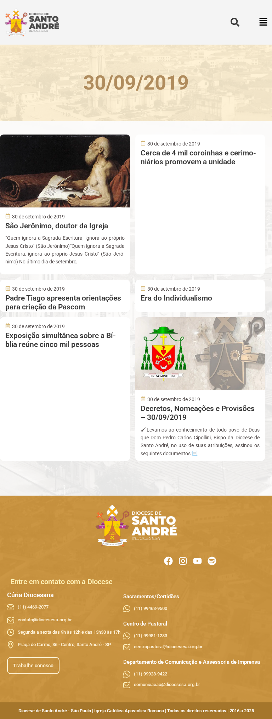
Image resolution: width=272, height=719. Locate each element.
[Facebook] (168, 560)
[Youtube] (197, 560)
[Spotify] (211, 560)
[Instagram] (182, 560)
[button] (263, 22)
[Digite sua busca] (234, 22)
